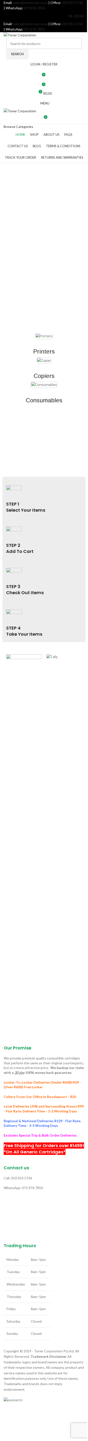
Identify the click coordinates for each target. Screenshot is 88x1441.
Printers (44, 351)
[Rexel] (24, 837)
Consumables (44, 400)
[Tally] (64, 837)
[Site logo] (20, 35)
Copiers (44, 376)
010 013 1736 (72, 2)
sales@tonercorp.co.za (30, 2)
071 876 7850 (34, 8)
